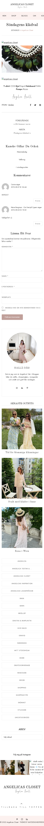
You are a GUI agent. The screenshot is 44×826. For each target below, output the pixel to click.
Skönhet (22, 702)
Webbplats (6, 297)
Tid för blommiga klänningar (22, 452)
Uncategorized (22, 717)
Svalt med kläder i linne (22, 502)
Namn (5, 276)
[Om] (22, 348)
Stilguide (22, 710)
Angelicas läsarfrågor (22, 591)
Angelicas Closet (27, 30)
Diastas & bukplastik (22, 621)
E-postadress (8, 287)
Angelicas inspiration (22, 583)
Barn (22, 606)
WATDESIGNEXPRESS (36, 822)
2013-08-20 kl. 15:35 (18, 210)
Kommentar (7, 247)
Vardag (11, 105)
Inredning (22, 643)
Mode (22, 658)
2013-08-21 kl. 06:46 (19, 187)
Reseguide (22, 673)
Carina (13, 184)
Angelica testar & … (22, 568)
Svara (37, 201)
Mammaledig (22, 152)
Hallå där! (22, 368)
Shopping (22, 688)
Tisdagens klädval (21, 133)
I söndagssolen (22, 167)
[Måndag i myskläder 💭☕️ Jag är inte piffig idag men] (7, 767)
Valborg (22, 159)
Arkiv (22, 729)
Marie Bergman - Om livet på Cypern (24, 207)
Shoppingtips (22, 695)
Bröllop (22, 613)
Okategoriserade (22, 665)
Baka (22, 598)
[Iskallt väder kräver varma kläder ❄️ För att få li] (36, 767)
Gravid (22, 635)
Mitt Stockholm (22, 650)
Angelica (22, 561)
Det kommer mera (22, 124)
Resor (22, 680)
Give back (22, 628)
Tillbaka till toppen (22, 807)
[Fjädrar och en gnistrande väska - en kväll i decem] (22, 767)
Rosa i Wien (22, 551)
